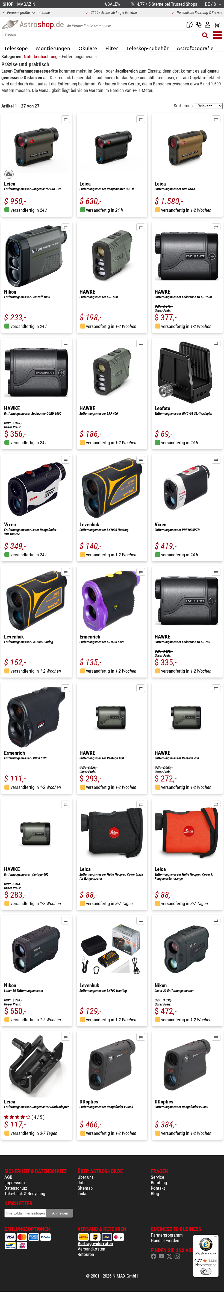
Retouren (86, 1254)
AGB (8, 1177)
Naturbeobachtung (41, 56)
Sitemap (85, 1188)
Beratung (159, 1182)
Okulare (87, 48)
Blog (155, 1193)
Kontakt (158, 1188)
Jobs (82, 1182)
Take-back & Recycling (24, 1193)
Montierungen (53, 48)
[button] (65, 119)
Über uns (86, 1177)
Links (82, 1193)
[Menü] (215, 1238)
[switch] (206, 1271)
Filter (111, 48)
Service (157, 1177)
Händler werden (165, 1240)
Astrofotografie (195, 48)
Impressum (14, 1182)
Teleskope (16, 48)
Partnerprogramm (167, 1235)
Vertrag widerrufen (95, 1243)
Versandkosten (91, 1249)
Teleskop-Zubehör (147, 48)
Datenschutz (15, 1188)
